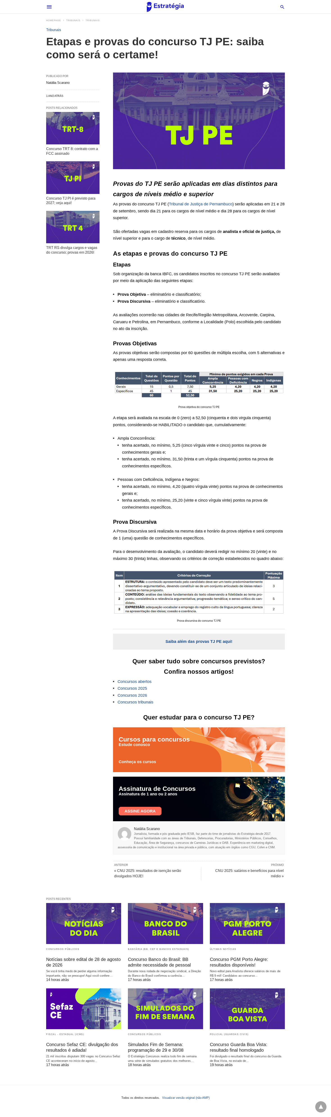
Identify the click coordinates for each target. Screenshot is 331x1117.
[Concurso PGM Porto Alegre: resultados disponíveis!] (247, 923)
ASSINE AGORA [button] (140, 811)
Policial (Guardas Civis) (229, 1034)
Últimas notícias (223, 949)
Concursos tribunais (135, 702)
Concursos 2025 (132, 688)
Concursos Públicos (62, 949)
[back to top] (320, 1106)
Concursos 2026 (132, 695)
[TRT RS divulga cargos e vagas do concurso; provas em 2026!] (73, 227)
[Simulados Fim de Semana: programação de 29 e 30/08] (165, 1008)
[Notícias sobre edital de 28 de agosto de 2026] (83, 923)
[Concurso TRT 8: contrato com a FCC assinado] (73, 128)
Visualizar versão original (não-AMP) (186, 1097)
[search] (282, 6)
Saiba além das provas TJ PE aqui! (199, 641)
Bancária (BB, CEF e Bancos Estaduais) (158, 949)
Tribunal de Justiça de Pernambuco (200, 204)
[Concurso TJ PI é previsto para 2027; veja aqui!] (73, 177)
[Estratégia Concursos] (165, 7)
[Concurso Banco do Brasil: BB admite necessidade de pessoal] (165, 923)
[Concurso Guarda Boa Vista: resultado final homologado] (247, 1008)
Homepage (53, 20)
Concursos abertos (135, 681)
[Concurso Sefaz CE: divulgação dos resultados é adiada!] (83, 1008)
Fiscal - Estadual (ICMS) (65, 1034)
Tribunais (73, 20)
